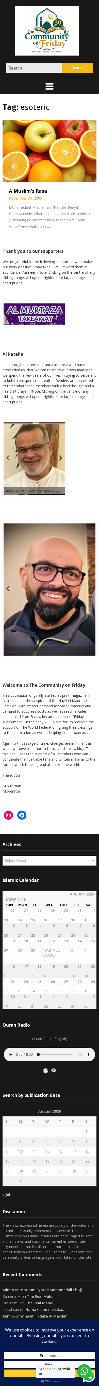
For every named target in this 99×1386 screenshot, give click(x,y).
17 (21, 1161)
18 (34, 1161)
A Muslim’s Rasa (28, 191)
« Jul (6, 1194)
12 (47, 1151)
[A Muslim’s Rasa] (49, 150)
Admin (8, 1289)
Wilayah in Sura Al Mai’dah (44, 1316)
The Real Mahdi (41, 1296)
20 (61, 1161)
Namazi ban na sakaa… (46, 1309)
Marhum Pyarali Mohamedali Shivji (51, 1289)
